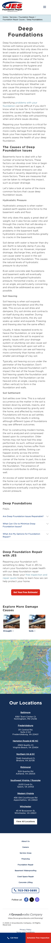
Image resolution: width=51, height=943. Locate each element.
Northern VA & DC (25, 754)
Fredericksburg (25, 725)
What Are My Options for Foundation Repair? (21, 535)
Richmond (25, 767)
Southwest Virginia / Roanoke (25, 780)
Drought (7, 631)
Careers (25, 847)
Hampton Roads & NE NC (25, 741)
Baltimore (25, 712)
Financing (25, 859)
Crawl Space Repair (25, 876)
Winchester (25, 806)
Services (13, 17)
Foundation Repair (26, 17)
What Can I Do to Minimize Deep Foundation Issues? (19, 525)
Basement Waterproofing (25, 871)
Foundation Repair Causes (14, 20)
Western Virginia (25, 793)
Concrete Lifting (26, 882)
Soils (31, 631)
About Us (25, 841)
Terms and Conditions (25, 932)
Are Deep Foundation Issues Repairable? (23, 516)
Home (5, 17)
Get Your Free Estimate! (25, 592)
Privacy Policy (25, 930)
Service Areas (25, 853)
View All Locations (25, 821)
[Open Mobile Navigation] (44, 7)
